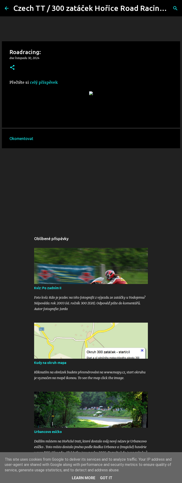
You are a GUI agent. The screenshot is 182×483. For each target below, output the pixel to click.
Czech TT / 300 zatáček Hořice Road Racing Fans (97, 8)
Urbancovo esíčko (48, 432)
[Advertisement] (91, 188)
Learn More (83, 478)
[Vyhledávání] (175, 8)
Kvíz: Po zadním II (47, 288)
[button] (12, 68)
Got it (106, 478)
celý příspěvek (44, 82)
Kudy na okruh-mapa (50, 363)
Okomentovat (21, 138)
